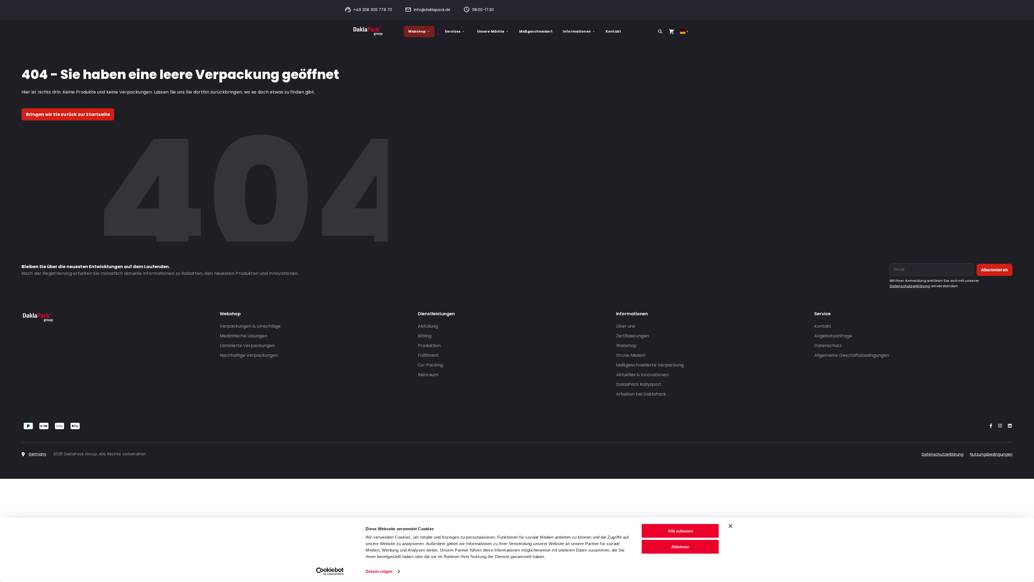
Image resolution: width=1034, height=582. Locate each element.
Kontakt (613, 31)
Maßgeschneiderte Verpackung (650, 365)
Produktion (429, 345)
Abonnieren (994, 270)
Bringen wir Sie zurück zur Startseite (68, 114)
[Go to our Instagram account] (999, 426)
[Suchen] (660, 31)
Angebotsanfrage (833, 336)
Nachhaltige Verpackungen (249, 355)
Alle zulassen (680, 531)
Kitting (424, 336)
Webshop (417, 31)
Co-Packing (430, 365)
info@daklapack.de (432, 9)
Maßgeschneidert (536, 31)
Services (452, 31)
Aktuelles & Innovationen (642, 375)
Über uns (625, 326)
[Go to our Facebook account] (990, 426)
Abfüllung (428, 326)
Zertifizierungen (632, 336)
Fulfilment (428, 355)
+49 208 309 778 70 (372, 9)
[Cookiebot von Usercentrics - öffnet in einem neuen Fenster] (330, 571)
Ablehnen (680, 546)
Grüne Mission (630, 355)
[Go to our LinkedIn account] (1008, 426)
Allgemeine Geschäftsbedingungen (851, 355)
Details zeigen (379, 571)
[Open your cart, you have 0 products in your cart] (672, 31)
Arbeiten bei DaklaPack (641, 394)
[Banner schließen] (730, 526)
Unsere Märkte (490, 31)
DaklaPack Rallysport (638, 384)
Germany (37, 454)
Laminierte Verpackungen (247, 345)
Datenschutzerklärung (910, 286)
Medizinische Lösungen (243, 336)
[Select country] (684, 32)
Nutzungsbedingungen (991, 454)
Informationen (577, 31)
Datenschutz (827, 345)
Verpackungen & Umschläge (250, 326)
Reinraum (428, 375)
